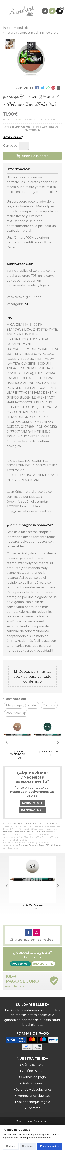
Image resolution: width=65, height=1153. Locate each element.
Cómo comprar (33, 1065)
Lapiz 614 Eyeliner (32, 905)
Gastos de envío (34, 1083)
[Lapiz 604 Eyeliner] (48, 735)
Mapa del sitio (24, 1121)
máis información (16, 986)
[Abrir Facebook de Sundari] (28, 932)
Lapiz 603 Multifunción (17, 753)
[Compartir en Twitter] (42, 88)
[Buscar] (45, 11)
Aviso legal (40, 1121)
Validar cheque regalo (33, 1102)
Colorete (46, 837)
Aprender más (43, 1137)
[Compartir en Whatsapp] (48, 88)
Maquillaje (18, 837)
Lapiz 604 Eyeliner (47, 751)
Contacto (33, 1108)
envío (20, 119)
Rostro (33, 837)
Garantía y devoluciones (34, 1089)
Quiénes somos (33, 1071)
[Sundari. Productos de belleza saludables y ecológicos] (25, 11)
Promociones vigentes (33, 1096)
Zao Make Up (16, 840)
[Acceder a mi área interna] (52, 11)
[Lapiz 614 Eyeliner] (32, 879)
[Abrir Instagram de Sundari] (36, 932)
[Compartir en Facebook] (37, 88)
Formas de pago (33, 1077)
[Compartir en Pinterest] (53, 88)
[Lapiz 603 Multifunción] (17, 735)
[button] (58, 742)
